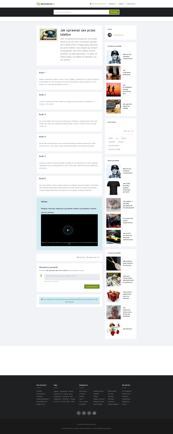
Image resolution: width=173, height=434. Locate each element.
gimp (71, 394)
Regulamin (126, 401)
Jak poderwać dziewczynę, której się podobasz (127, 312)
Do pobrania (40, 394)
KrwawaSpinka (118, 35)
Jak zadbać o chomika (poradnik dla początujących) (128, 204)
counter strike (65, 401)
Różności (111, 399)
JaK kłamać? (127, 329)
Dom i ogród (83, 401)
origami (56, 391)
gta (71, 396)
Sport (81, 399)
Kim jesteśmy (126, 391)
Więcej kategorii (113, 404)
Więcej (121, 4)
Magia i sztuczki (99, 399)
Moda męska (98, 404)
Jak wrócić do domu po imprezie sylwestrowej (128, 236)
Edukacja (82, 404)
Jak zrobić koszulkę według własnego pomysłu (126, 188)
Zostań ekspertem (42, 399)
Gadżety (96, 394)
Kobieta (81, 396)
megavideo (57, 399)
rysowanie (65, 396)
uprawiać (120, 142)
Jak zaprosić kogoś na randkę (127, 106)
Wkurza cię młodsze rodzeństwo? (128, 56)
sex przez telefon (114, 145)
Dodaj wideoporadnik (98, 4)
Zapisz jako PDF (94, 257)
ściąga (73, 399)
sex (117, 138)
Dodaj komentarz (92, 286)
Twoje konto (130, 4)
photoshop (63, 391)
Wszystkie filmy (41, 401)
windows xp (58, 394)
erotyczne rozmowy (114, 149)
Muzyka (110, 394)
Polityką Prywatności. (104, 428)
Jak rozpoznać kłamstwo (127, 72)
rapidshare (57, 396)
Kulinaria (82, 394)
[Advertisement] (86, 360)
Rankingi (39, 396)
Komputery (83, 391)
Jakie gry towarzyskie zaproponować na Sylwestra (128, 279)
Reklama (125, 396)
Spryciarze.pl (91, 424)
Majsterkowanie (99, 401)
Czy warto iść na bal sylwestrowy (128, 220)
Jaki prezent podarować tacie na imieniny (127, 295)
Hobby (96, 396)
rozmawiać (112, 142)
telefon (111, 138)
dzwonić (123, 138)
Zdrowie (110, 396)
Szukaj (114, 12)
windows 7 (66, 399)
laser (73, 401)
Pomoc (124, 404)
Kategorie (112, 4)
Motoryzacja (112, 391)
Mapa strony (40, 404)
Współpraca (126, 399)
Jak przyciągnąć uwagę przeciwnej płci (127, 89)
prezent (56, 401)
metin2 (65, 394)
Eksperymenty (98, 391)
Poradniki (111, 401)
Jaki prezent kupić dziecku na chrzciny (128, 263)
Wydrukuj (82, 257)
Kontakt (39, 391)
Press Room (126, 394)
